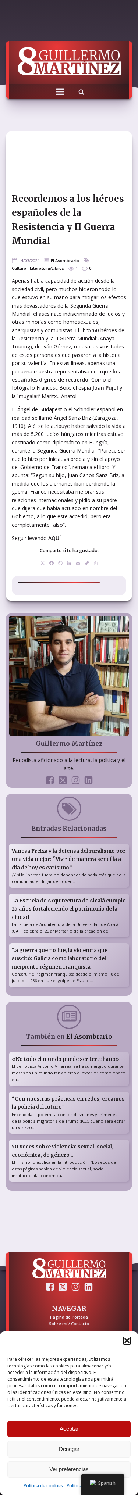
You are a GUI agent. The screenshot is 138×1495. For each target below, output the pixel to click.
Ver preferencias (69, 1469)
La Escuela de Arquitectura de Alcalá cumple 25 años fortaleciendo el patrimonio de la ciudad (68, 908)
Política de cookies (43, 1486)
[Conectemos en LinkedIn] (88, 780)
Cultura (19, 268)
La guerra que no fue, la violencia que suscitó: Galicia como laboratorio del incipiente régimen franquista (59, 958)
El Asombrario (65, 260)
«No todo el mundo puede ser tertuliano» (65, 1059)
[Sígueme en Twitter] (62, 780)
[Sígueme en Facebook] (49, 780)
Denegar (69, 1449)
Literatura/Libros (47, 268)
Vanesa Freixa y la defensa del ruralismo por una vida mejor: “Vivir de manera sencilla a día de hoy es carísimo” (68, 859)
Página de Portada (69, 1317)
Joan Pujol (105, 387)
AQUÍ (54, 537)
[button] (127, 1340)
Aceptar (69, 1429)
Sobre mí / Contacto (69, 1323)
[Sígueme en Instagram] (75, 780)
